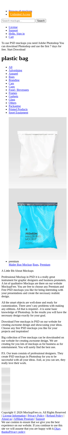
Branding (14, 80)
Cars (11, 83)
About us (6, 418)
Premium (45, 264)
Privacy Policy (36, 415)
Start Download (16, 49)
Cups (12, 86)
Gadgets (13, 96)
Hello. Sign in (17, 33)
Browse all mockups (20, 11)
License (13, 27)
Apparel (13, 73)
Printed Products (18, 109)
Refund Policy (54, 415)
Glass (12, 99)
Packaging (15, 106)
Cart (11, 36)
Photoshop (24, 46)
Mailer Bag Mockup (20, 264)
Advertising (15, 70)
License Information (14, 415)
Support (13, 30)
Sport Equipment (18, 112)
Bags (12, 76)
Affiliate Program (24, 418)
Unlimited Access (20, 14)
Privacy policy (17, 431)
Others (12, 102)
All (10, 67)
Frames (13, 93)
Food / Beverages (19, 89)
